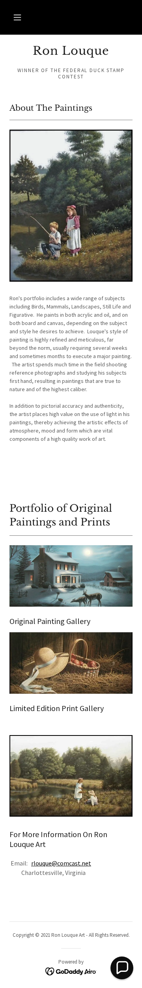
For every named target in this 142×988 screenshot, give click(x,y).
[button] (17, 17)
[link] (71, 51)
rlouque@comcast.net (61, 863)
